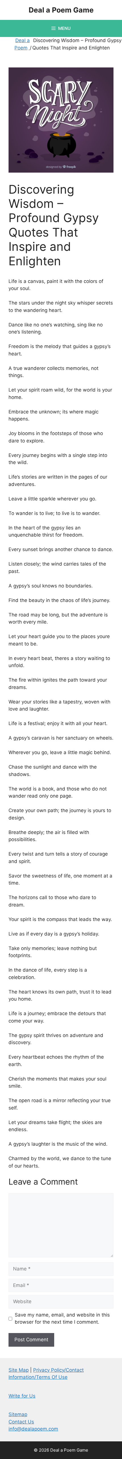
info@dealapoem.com (33, 1429)
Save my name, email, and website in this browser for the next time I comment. (62, 1318)
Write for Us (22, 1396)
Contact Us (21, 1422)
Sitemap (18, 1414)
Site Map (19, 1370)
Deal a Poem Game (61, 10)
